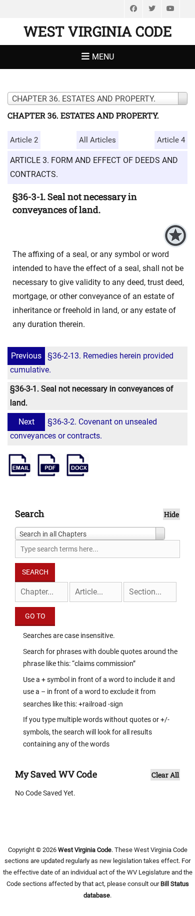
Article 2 (24, 140)
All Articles (97, 140)
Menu (103, 57)
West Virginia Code (98, 31)
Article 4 (171, 140)
